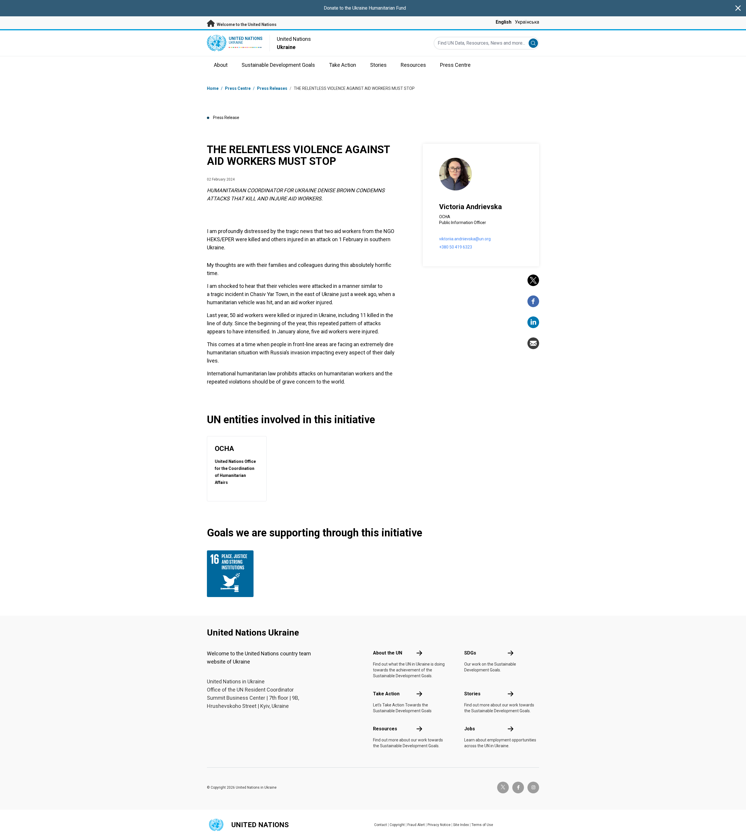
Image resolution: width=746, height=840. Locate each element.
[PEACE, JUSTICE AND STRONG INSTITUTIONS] (231, 573)
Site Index (461, 825)
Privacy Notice (439, 825)
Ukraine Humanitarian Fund (379, 8)
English (503, 22)
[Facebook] (533, 301)
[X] (533, 280)
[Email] (533, 343)
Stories (472, 693)
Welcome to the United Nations (246, 24)
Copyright (397, 825)
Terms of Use (482, 825)
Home (213, 88)
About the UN (387, 653)
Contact (380, 825)
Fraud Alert (416, 825)
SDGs (470, 653)
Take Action (386, 693)
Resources (385, 729)
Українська (527, 22)
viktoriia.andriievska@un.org (465, 239)
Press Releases (272, 88)
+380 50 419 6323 (455, 247)
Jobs (469, 729)
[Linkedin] (533, 322)
